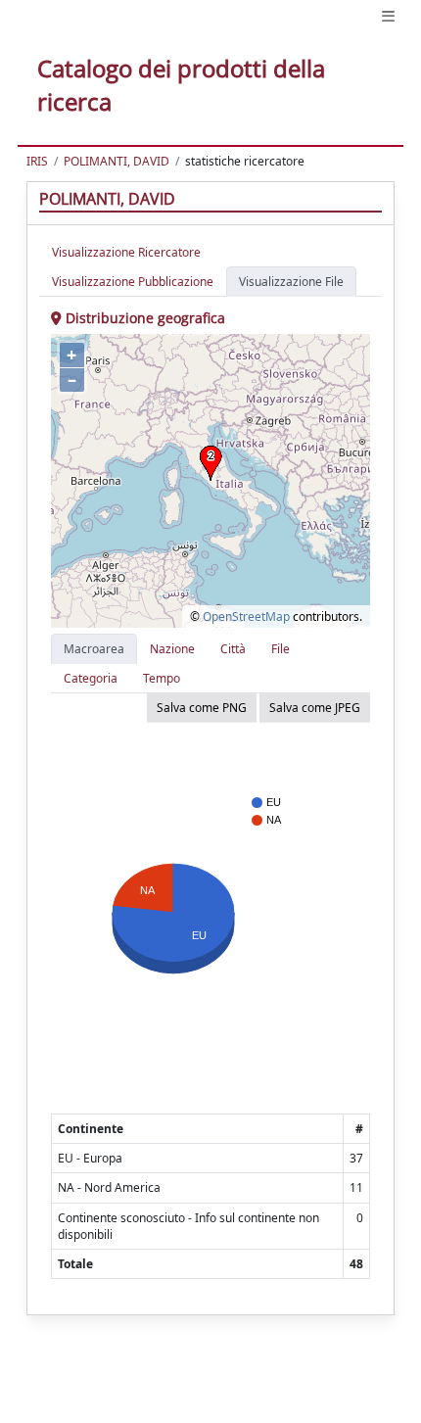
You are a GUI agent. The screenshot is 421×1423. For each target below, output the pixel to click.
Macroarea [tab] (94, 648)
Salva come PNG (202, 707)
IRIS (37, 161)
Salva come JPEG (314, 707)
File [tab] (280, 648)
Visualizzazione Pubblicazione (132, 281)
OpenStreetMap (246, 616)
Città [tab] (233, 648)
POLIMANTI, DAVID (116, 161)
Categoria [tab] (90, 678)
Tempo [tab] (161, 678)
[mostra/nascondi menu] (388, 16)
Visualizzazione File (291, 281)
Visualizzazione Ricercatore (126, 252)
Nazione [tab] (172, 648)
